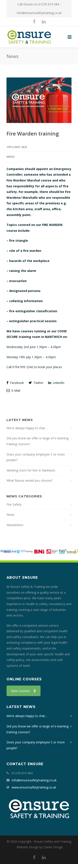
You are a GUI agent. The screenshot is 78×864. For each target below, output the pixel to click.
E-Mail (15, 390)
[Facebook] (34, 21)
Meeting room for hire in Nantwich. (31, 470)
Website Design (28, 847)
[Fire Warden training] (39, 100)
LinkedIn (58, 383)
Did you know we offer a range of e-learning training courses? (37, 441)
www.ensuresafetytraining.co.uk (34, 787)
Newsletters (14, 525)
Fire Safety (13, 504)
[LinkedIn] (43, 21)
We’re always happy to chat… (26, 428)
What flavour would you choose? (29, 480)
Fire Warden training (32, 133)
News (10, 157)
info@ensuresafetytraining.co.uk (39, 13)
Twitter (37, 383)
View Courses (20, 691)
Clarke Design (53, 847)
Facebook (16, 383)
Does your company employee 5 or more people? (35, 457)
